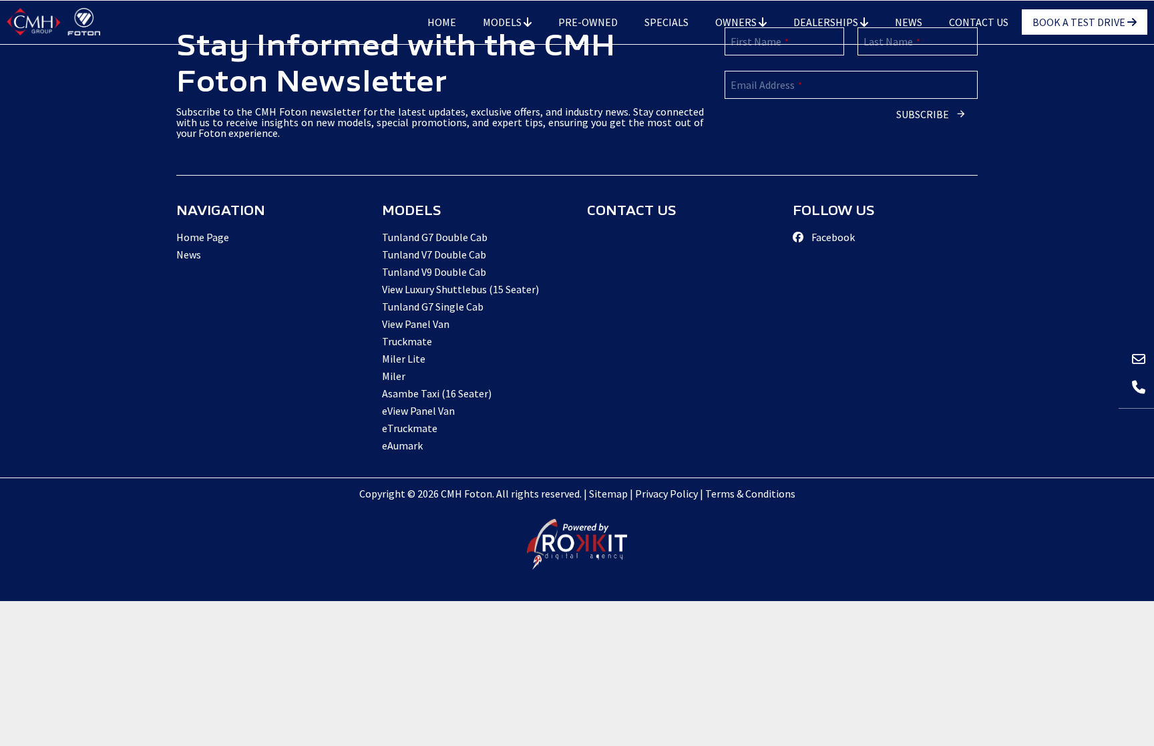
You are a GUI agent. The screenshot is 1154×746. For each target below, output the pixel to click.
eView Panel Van (418, 410)
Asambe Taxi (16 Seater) (437, 393)
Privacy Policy (666, 493)
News (908, 22)
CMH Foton (53, 21)
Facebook (832, 237)
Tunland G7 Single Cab (433, 306)
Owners (737, 22)
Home (441, 22)
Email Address (766, 84)
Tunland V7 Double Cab (434, 254)
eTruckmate (409, 428)
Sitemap (608, 493)
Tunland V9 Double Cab (434, 271)
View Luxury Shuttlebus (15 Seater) (460, 289)
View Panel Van (415, 324)
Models (503, 22)
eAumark (402, 445)
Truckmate (407, 341)
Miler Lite (403, 358)
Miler (393, 376)
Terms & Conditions (750, 493)
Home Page (202, 237)
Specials (666, 22)
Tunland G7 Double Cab (435, 237)
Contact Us (978, 22)
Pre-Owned (588, 22)
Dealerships (826, 22)
